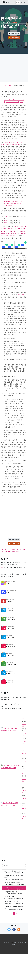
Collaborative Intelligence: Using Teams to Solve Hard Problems (13, 143)
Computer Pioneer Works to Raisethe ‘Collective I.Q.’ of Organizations (13, 203)
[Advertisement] (14, 68)
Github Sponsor (14, 33)
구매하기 (24, 717)
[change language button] (18, 2)
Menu (22, 2)
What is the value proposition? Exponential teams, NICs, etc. (14, 101)
